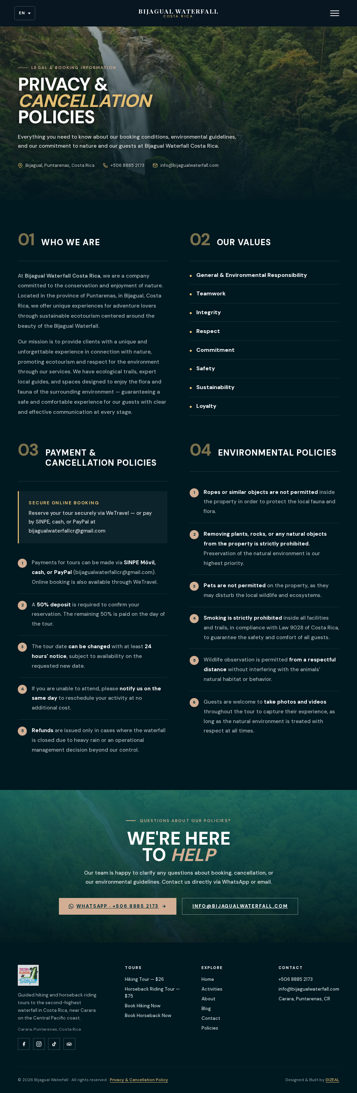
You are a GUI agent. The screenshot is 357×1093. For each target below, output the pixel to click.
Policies (210, 1028)
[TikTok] (54, 1044)
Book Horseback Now (148, 1015)
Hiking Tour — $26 (144, 979)
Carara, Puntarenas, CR (304, 999)
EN (22, 13)
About (208, 999)
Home (208, 979)
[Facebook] (24, 1044)
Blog (206, 1008)
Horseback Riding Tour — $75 (152, 992)
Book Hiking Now (142, 1006)
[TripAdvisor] (69, 1044)
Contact (211, 1018)
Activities (212, 989)
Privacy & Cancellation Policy (139, 1080)
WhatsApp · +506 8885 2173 (117, 906)
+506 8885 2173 (296, 979)
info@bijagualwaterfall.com (240, 906)
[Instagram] (39, 1044)
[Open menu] (335, 13)
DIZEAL (332, 1080)
